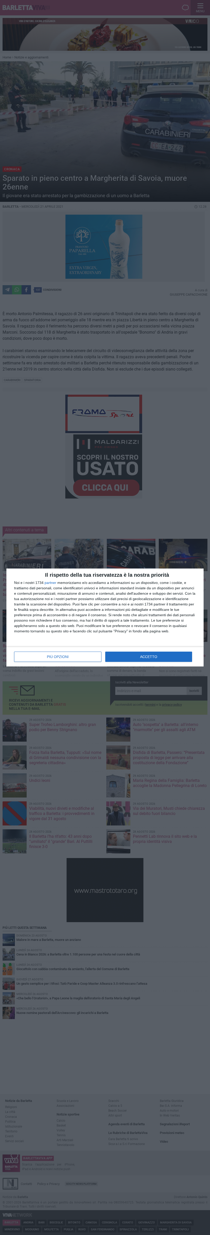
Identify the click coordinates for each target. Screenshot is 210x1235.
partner (50, 582)
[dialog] (105, 617)
